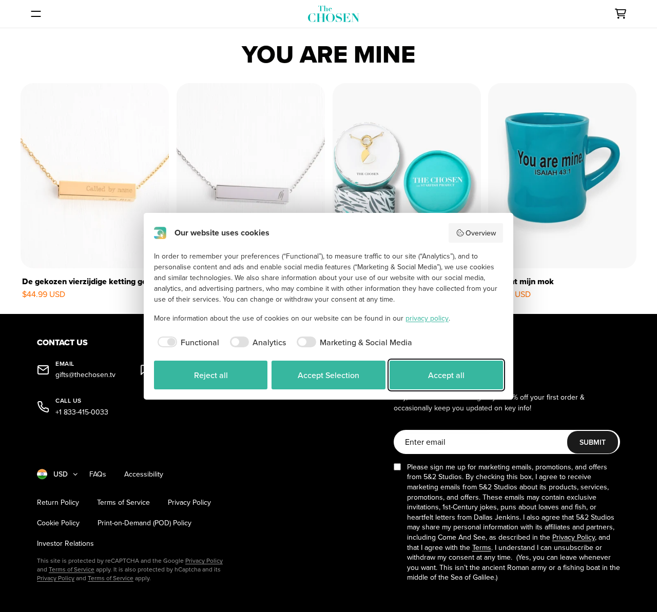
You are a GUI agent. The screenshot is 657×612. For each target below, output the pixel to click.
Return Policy (58, 502)
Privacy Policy (189, 502)
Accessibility (143, 474)
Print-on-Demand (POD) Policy (144, 523)
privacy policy (427, 318)
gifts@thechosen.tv (85, 375)
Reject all (211, 375)
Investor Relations (65, 543)
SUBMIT (592, 442)
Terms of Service (123, 502)
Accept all (446, 375)
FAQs (97, 474)
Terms (481, 547)
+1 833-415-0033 (81, 412)
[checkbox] (186, 342)
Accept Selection (328, 375)
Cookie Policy (58, 523)
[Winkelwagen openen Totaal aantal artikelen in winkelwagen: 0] (620, 14)
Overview (481, 233)
